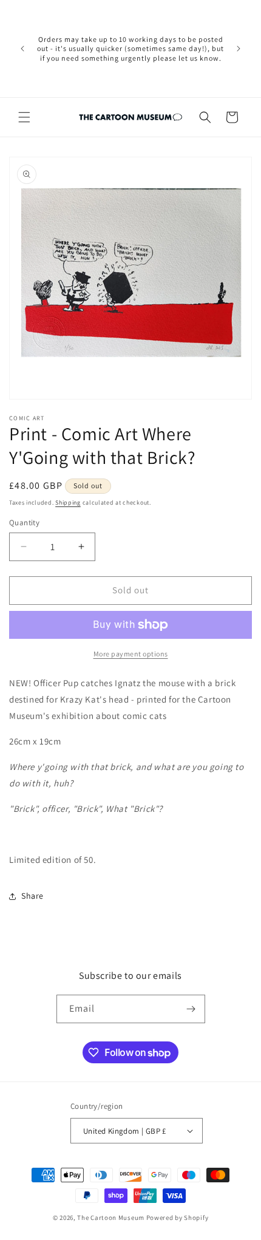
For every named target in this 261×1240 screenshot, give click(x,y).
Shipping (68, 502)
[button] (24, 117)
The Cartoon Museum (110, 1217)
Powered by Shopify (177, 1217)
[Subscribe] (191, 1009)
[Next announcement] (238, 48)
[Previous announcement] (22, 48)
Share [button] (32, 895)
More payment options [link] (130, 653)
